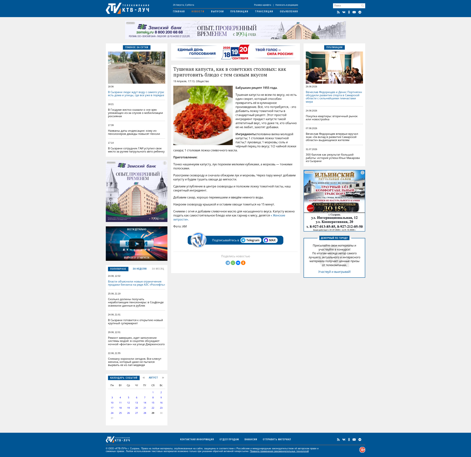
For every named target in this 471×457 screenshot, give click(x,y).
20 (136, 407)
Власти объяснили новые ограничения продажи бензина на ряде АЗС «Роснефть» (136, 283)
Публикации (239, 11)
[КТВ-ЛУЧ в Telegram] (359, 12)
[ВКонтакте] (238, 263)
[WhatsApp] (233, 263)
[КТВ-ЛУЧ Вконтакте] (344, 12)
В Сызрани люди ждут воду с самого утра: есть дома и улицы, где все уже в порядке (136, 93)
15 (153, 402)
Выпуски (217, 11)
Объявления (289, 11)
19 (128, 407)
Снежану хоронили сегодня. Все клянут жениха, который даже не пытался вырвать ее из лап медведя (134, 362)
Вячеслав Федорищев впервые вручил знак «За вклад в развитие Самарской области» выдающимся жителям (332, 137)
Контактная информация (197, 439)
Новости (198, 11)
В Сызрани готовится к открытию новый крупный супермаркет (135, 321)
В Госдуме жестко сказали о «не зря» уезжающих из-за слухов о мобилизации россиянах (135, 113)
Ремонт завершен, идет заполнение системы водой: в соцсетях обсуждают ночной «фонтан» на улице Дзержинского (136, 341)
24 (112, 413)
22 (153, 407)
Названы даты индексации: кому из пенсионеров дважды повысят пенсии (134, 132)
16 (161, 402)
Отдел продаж (229, 439)
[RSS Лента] (338, 12)
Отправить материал (277, 439)
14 (145, 402)
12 (128, 402)
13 (136, 402)
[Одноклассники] (243, 263)
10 (112, 402)
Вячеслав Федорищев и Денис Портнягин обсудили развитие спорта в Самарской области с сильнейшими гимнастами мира (334, 96)
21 (145, 407)
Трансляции (264, 11)
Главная (179, 11)
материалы (166, 448)
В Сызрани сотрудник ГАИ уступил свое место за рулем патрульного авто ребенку (136, 149)
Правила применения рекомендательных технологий (279, 451)
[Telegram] (228, 263)
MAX (272, 240)
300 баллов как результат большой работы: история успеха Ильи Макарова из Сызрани (333, 158)
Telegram (252, 240)
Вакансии (251, 439)
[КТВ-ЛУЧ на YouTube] (354, 12)
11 (120, 402)
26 (128, 413)
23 (161, 407)
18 (120, 407)
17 (112, 407)
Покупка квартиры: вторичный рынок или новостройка (332, 117)
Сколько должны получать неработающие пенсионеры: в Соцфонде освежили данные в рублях (136, 302)
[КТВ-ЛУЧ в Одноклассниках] (349, 12)
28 (145, 413)
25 (120, 413)
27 (136, 413)
